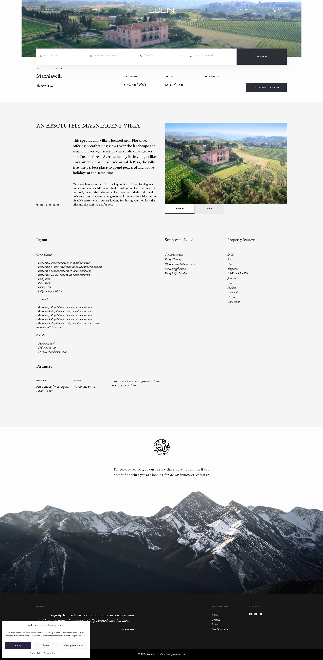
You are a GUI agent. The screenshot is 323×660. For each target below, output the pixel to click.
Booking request (266, 87)
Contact (216, 620)
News (264, 10)
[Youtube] (262, 615)
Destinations (47, 10)
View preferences (73, 645)
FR (288, 10)
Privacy (216, 624)
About (96, 10)
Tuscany (46, 69)
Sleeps (169, 76)
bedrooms (212, 76)
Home (38, 69)
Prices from (131, 76)
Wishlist (280, 10)
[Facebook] (256, 615)
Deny (46, 645)
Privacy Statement (52, 653)
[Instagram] (251, 615)
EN (293, 10)
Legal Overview (220, 629)
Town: (77, 380)
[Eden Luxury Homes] (161, 10)
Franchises (243, 10)
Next (282, 163)
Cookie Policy (36, 653)
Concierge (74, 10)
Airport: (41, 380)
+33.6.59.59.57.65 (274, 10)
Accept (18, 645)
